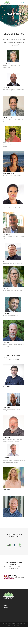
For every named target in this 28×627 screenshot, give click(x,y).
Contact (5, 608)
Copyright (6, 607)
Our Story (6, 603)
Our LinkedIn (6, 613)
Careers (5, 605)
